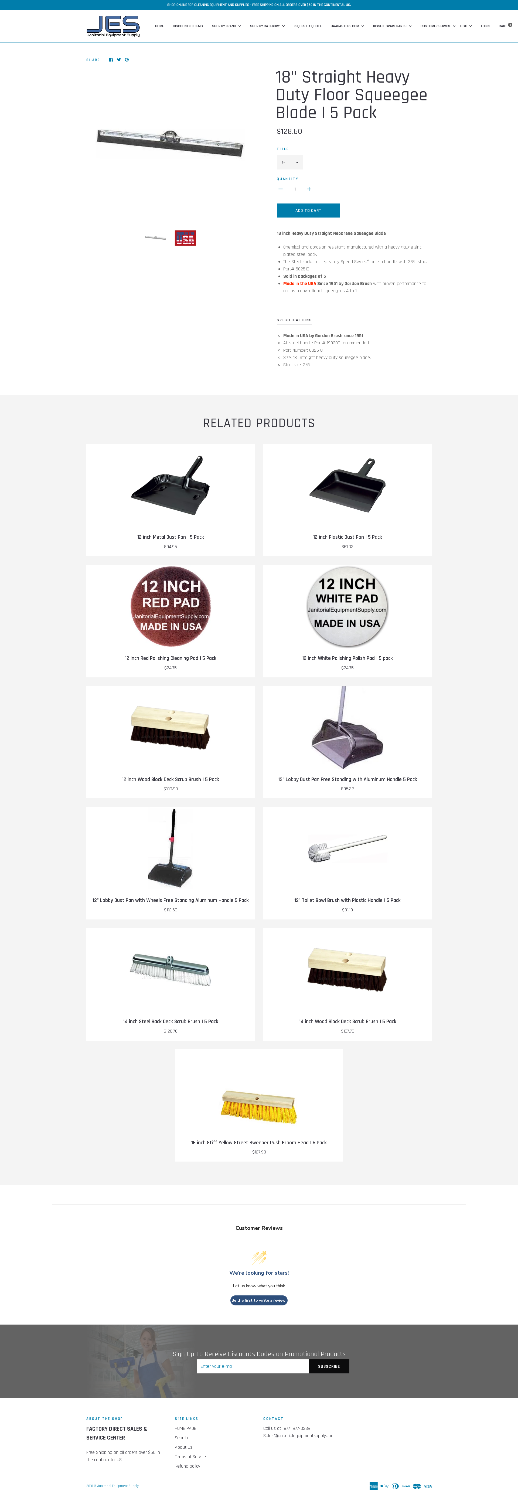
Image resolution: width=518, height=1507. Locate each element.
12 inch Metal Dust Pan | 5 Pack (170, 537)
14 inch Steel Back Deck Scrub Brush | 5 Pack (170, 1021)
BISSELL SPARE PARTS (390, 26)
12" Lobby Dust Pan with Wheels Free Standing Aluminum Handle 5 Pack (171, 900)
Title (283, 149)
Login (485, 26)
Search (181, 1438)
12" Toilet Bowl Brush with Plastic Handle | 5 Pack (347, 900)
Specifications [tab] (294, 320)
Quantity (287, 179)
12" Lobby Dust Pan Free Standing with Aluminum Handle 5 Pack (347, 779)
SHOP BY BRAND (224, 26)
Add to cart (308, 210)
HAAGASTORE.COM (345, 26)
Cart (505, 26)
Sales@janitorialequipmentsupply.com (299, 1436)
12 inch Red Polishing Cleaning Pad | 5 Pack (170, 658)
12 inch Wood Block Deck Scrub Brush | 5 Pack (170, 779)
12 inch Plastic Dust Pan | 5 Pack (347, 537)
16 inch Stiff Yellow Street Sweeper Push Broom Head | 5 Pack (259, 1142)
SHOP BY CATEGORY (265, 26)
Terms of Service (190, 1457)
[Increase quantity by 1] (309, 188)
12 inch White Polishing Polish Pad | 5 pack (347, 658)
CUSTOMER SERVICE (436, 26)
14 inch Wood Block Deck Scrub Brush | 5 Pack (347, 1021)
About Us (183, 1447)
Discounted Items (188, 26)
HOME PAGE (185, 1428)
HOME (159, 26)
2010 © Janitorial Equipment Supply (112, 1486)
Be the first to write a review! (259, 1300)
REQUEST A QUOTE (308, 26)
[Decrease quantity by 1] (280, 188)
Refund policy (187, 1466)
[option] (170, 144)
